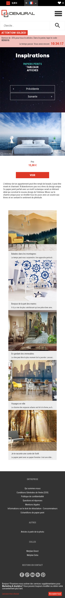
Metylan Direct (32, 551)
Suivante (40, 96)
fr (27, 3)
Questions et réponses (32, 500)
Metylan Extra (32, 555)
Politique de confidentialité (32, 496)
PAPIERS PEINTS (32, 63)
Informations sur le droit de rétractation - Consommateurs (32, 508)
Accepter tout (55, 594)
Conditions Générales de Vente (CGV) (32, 492)
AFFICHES (32, 70)
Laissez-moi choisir (10, 594)
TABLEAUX (32, 67)
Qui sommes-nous (33, 488)
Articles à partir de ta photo (32, 532)
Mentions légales (32, 504)
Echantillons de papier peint (32, 512)
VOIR (32, 175)
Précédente (26, 88)
